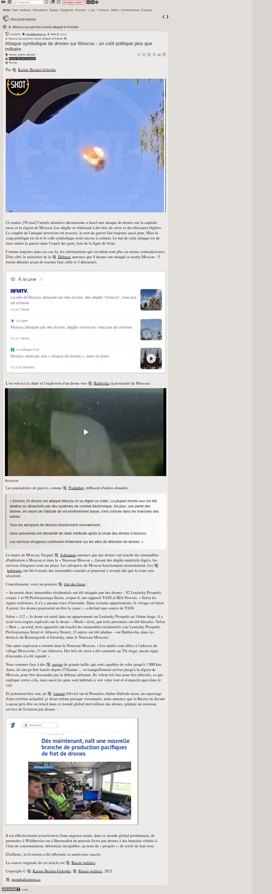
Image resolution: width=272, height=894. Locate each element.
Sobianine (68, 555)
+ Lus (91, 10)
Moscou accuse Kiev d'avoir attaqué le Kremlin (45, 27)
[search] (28, 2)
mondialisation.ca (36, 34)
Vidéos (115, 10)
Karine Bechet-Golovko (22, 58)
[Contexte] (149, 55)
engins (57, 664)
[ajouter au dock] (159, 55)
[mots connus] (154, 55)
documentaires (23, 19)
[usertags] (144, 55)
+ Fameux (102, 10)
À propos (146, 10)
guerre (21, 54)
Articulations (40, 10)
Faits (15, 10)
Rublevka (101, 383)
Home (6, 10)
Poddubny (76, 487)
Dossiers (80, 10)
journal (59, 693)
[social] (139, 55)
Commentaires (130, 10)
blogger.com (11, 480)
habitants (14, 570)
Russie (13, 62)
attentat (30, 54)
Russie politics (83, 862)
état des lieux (74, 584)
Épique (54, 10)
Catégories (67, 10)
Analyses (25, 10)
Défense (64, 256)
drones (13, 54)
